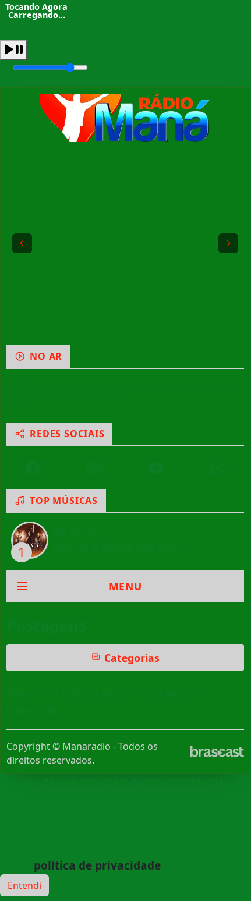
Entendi (24, 885)
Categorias (130, 658)
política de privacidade (97, 865)
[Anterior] (22, 243)
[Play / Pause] (13, 50)
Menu (125, 586)
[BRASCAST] (217, 751)
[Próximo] (228, 243)
